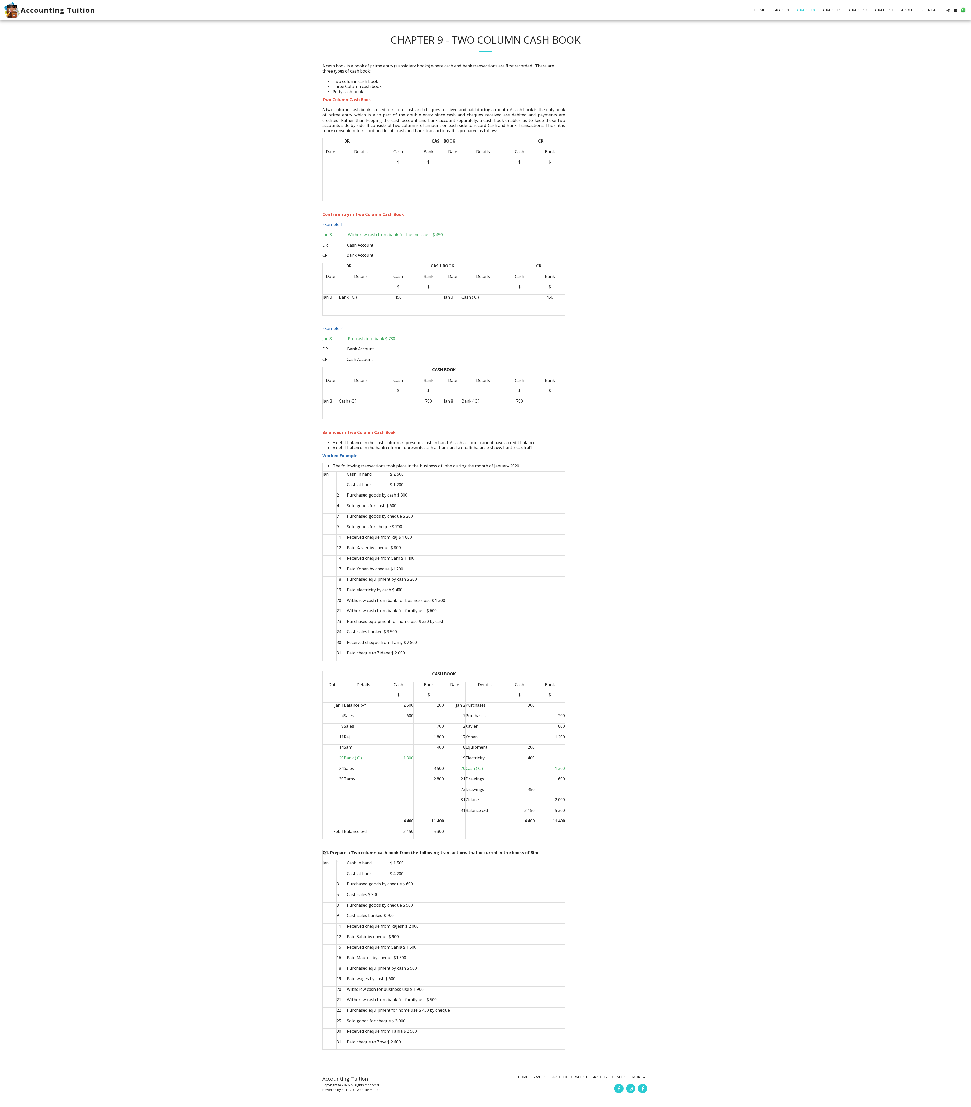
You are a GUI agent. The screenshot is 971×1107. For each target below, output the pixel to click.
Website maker (368, 1089)
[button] (948, 10)
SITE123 (348, 1089)
